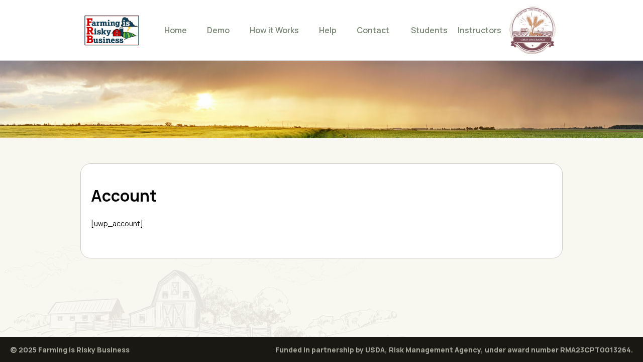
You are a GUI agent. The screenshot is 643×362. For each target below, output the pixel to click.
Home (175, 30)
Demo (218, 30)
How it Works (274, 30)
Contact (373, 30)
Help (328, 30)
